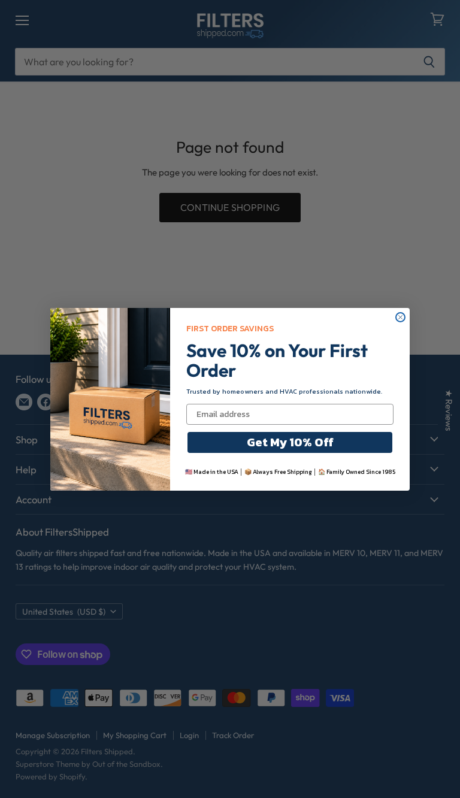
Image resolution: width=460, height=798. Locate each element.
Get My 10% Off (290, 442)
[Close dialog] (400, 317)
